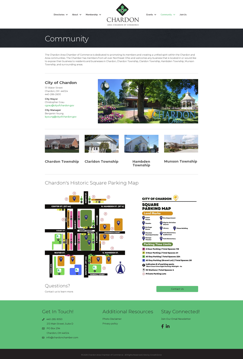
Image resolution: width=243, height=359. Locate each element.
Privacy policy (110, 323)
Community (166, 15)
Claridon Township (101, 161)
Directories (59, 15)
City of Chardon (61, 82)
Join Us (183, 15)
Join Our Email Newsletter (176, 319)
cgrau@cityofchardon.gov (59, 105)
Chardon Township (62, 161)
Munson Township (180, 161)
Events (149, 15)
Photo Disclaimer (112, 319)
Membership (92, 15)
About (75, 15)
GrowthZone (156, 355)
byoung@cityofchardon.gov (60, 116)
